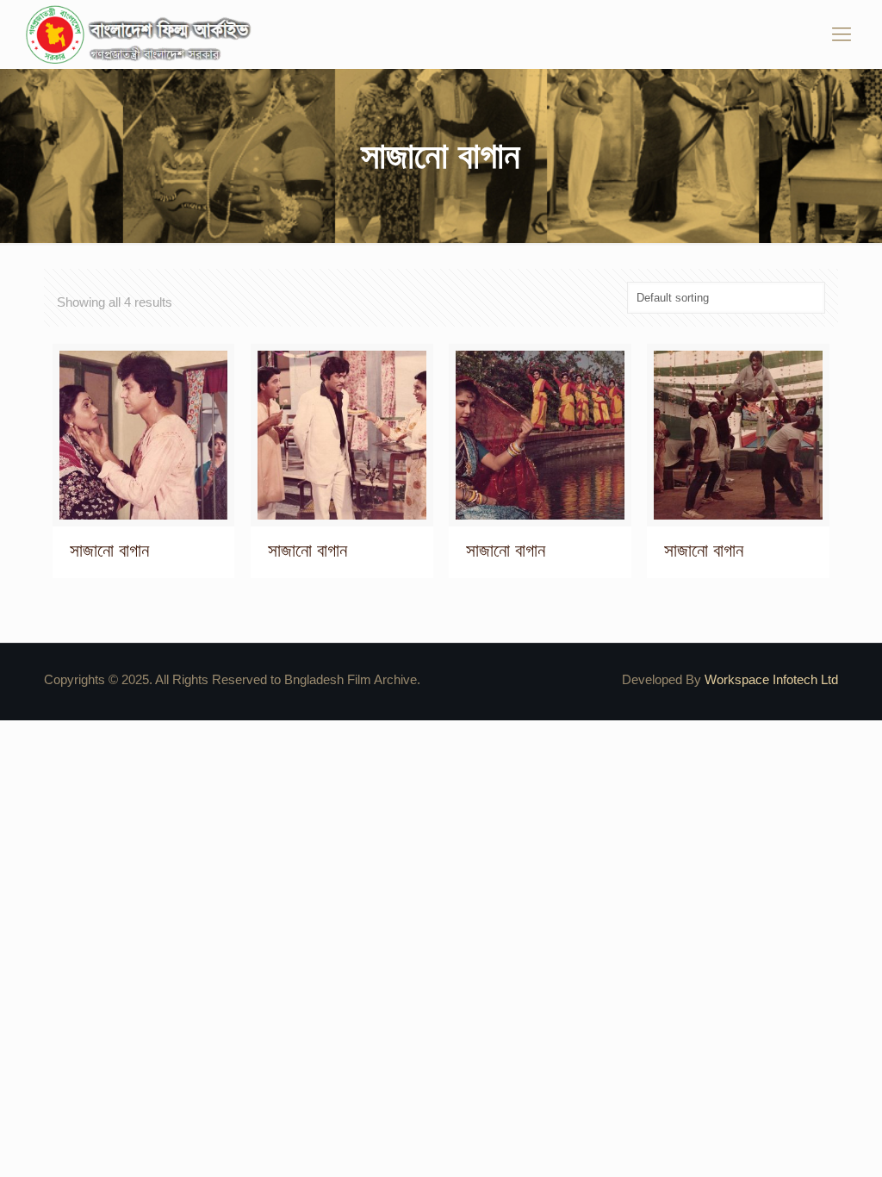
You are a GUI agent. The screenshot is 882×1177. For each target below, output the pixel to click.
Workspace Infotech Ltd (771, 679)
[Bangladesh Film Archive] (142, 34)
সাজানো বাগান (109, 550)
